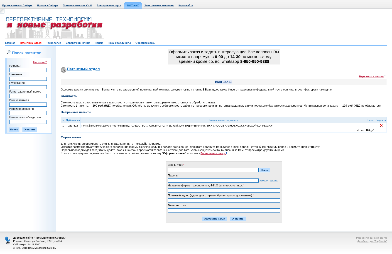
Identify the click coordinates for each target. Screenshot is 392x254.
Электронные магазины (159, 5)
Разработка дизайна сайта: (371, 238)
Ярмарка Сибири (47, 5)
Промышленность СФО (77, 5)
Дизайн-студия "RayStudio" (372, 241)
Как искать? (40, 62)
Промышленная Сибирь (17, 5)
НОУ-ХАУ (133, 5)
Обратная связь (145, 43)
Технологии (53, 43)
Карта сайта (186, 5)
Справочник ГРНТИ (78, 43)
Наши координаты (119, 43)
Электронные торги (109, 5)
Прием (99, 43)
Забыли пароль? (268, 180)
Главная (10, 43)
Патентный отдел (31, 43)
